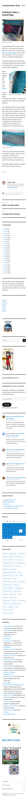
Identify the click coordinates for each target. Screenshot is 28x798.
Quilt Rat (6, 697)
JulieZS (8, 416)
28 (24, 534)
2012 (5, 243)
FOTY (16, 575)
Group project (7, 578)
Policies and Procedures (18, 793)
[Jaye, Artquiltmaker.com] (14, 359)
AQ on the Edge (8, 630)
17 (10, 531)
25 (14, 534)
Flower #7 (7, 504)
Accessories (21, 553)
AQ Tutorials (5, 785)
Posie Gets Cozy (8, 695)
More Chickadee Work (18, 449)
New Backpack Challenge (11, 508)
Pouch (19, 594)
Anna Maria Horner (9, 626)
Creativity (17, 566)
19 (17, 531)
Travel (17, 607)
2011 (5, 241)
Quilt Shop (22, 600)
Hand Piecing (7, 581)
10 (10, 528)
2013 (5, 245)
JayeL (5, 193)
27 (21, 534)
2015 (5, 250)
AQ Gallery (5, 781)
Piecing (5, 594)
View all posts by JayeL (12, 187)
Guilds (15, 578)
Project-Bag (12, 597)
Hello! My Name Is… (8, 788)
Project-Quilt (6, 600)
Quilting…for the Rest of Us (12, 705)
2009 (5, 237)
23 (7, 534)
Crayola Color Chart (9, 649)
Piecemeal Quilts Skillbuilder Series (14, 685)
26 (17, 534)
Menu (23, 5)
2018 (5, 256)
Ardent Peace (7, 636)
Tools (4, 607)
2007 (5, 233)
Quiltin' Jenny (8, 701)
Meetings (16, 585)
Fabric (19, 572)
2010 (5, 239)
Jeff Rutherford (8, 666)
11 (14, 528)
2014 (5, 248)
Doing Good (12, 569)
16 (7, 531)
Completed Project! (15, 194)
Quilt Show (6, 603)
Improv (15, 581)
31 (10, 537)
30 (7, 537)
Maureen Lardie (8, 674)
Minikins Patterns (8, 588)
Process (5, 597)
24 (10, 534)
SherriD (6, 712)
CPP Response (20, 563)
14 (24, 528)
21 (24, 531)
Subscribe (7, 404)
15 (3, 531)
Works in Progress (8, 613)
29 (4, 537)
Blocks (11, 556)
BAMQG (5, 556)
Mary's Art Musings (9, 672)
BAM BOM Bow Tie (9, 502)
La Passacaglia (7, 585)
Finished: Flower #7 (9, 500)
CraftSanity (7, 647)
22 (4, 534)
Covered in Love (8, 641)
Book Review (19, 556)
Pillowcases (12, 594)
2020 (5, 260)
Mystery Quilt (19, 588)
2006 (5, 231)
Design (5, 569)
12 (17, 528)
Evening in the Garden (10, 655)
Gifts (21, 575)
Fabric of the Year (8, 575)
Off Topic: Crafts (7, 591)
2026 (5, 273)
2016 (5, 252)
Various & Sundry (8, 610)
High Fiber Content (9, 659)
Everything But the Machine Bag (13, 506)
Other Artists (17, 591)
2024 (5, 268)
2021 (5, 262)
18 (14, 531)
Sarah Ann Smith (9, 710)
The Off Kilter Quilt (9, 714)
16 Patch (5, 553)
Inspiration (22, 581)
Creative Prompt (8, 566)
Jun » (21, 540)
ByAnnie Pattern (6, 194)
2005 (5, 229)
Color (4, 559)
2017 (5, 254)
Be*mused (7, 639)
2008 (5, 235)
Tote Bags (10, 607)
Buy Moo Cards (11, 740)
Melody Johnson (8, 676)
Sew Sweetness (15, 603)
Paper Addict (7, 682)
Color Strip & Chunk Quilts (15, 559)
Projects (14, 600)
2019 (5, 258)
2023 (5, 266)
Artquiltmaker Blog (11, 5)
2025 (5, 271)
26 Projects (12, 553)
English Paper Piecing (9, 572)
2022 (21, 193)
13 (20, 528)
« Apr (7, 540)
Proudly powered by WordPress (9, 795)
